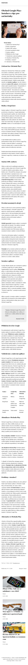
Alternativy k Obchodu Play (13, 61)
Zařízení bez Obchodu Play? (13, 44)
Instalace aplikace (10, 52)
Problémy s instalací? (11, 59)
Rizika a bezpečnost (11, 46)
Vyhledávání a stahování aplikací (14, 56)
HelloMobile (4, 2)
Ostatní (25, 568)
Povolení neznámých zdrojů (12, 50)
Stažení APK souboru (11, 48)
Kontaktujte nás (16, 563)
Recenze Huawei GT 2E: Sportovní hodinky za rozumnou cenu (14, 637)
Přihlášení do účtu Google (12, 54)
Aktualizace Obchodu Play (12, 57)
